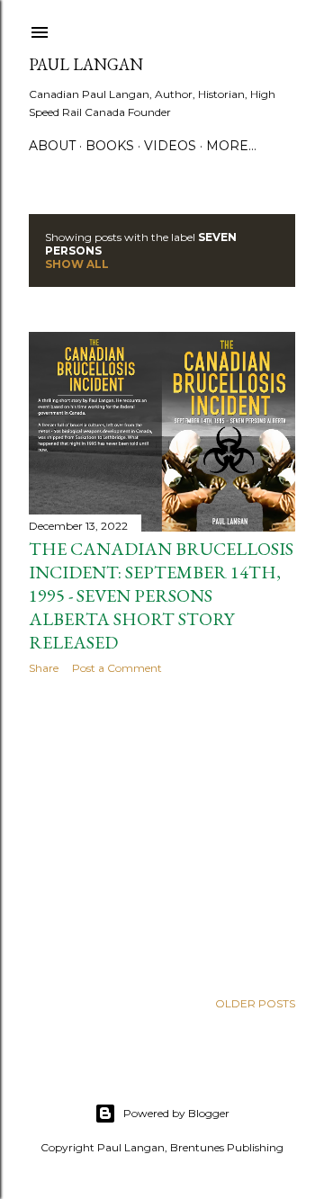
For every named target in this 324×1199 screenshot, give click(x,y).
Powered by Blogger (176, 1113)
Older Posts (255, 1003)
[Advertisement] (162, 832)
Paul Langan (86, 64)
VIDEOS (170, 146)
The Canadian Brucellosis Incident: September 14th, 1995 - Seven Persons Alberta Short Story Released (161, 595)
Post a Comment (117, 668)
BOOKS (110, 146)
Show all (77, 264)
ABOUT (52, 146)
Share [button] (43, 668)
